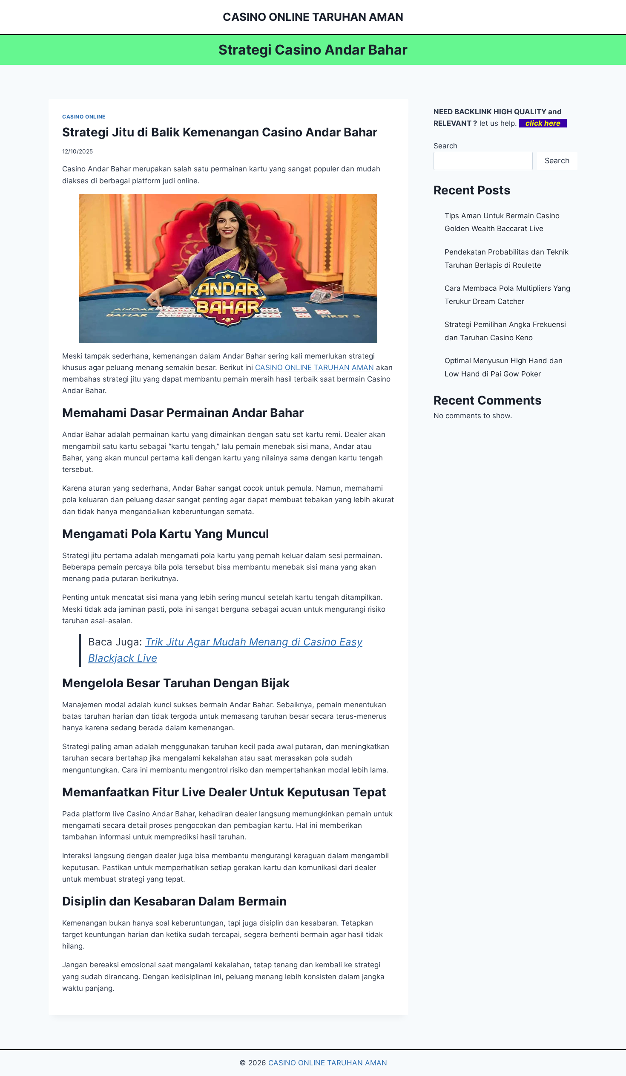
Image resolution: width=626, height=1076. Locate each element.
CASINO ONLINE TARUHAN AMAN (327, 1063)
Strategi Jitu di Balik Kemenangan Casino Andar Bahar (219, 132)
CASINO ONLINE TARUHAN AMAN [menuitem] (314, 367)
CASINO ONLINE (84, 116)
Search (445, 146)
